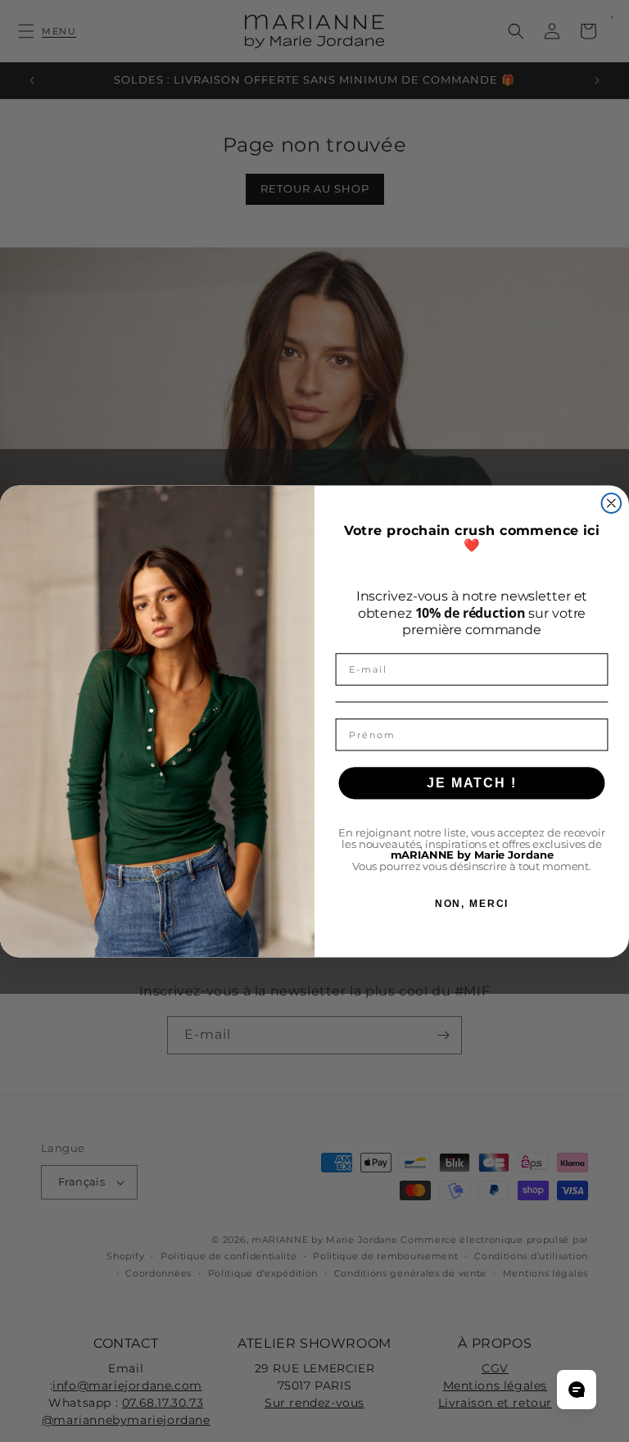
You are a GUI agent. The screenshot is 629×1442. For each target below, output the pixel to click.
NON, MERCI (472, 903)
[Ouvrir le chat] (576, 1389)
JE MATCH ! (471, 782)
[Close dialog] (612, 503)
